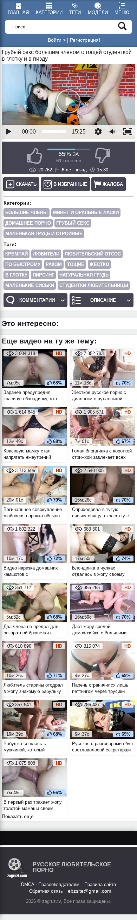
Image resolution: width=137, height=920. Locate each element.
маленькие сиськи (29, 285)
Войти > (57, 40)
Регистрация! (85, 40)
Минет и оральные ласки (86, 212)
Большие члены (26, 212)
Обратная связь (46, 891)
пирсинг (43, 275)
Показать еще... (20, 816)
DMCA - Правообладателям (50, 884)
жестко (99, 264)
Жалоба (113, 184)
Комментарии (37, 300)
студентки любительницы (93, 285)
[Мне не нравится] (102, 156)
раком (54, 264)
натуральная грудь (84, 275)
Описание (103, 300)
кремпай (16, 254)
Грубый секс (72, 223)
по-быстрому (22, 264)
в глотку (16, 275)
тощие (75, 264)
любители (46, 254)
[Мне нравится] (34, 156)
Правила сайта (100, 884)
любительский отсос (93, 254)
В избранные (70, 184)
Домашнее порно (28, 223)
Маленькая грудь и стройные (44, 233)
